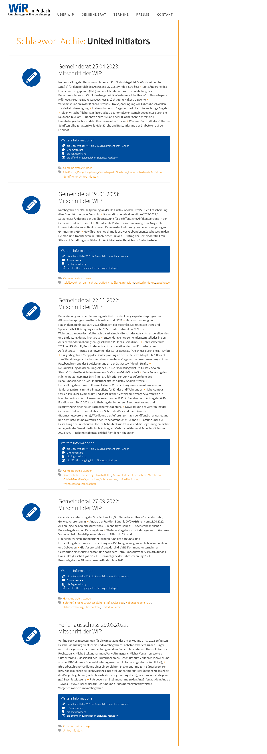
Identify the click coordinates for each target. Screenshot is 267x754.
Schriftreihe (70, 176)
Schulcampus (108, 479)
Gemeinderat (94, 14)
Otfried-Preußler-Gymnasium (116, 282)
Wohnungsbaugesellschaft (79, 484)
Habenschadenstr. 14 (138, 603)
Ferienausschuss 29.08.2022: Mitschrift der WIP (93, 628)
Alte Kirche (69, 172)
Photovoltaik (92, 607)
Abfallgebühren (72, 282)
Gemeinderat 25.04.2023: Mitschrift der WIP (88, 69)
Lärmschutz (90, 282)
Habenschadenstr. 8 (140, 172)
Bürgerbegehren (87, 172)
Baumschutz (70, 475)
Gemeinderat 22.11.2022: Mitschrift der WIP (88, 303)
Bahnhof (68, 603)
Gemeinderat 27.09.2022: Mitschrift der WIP (88, 504)
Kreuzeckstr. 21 (121, 475)
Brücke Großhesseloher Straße (93, 603)
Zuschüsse (163, 282)
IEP (109, 475)
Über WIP (65, 14)
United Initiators (89, 176)
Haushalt (100, 475)
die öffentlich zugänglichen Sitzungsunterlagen (92, 157)
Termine (121, 14)
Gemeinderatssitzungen (77, 168)
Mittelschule (155, 475)
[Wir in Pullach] (31, 8)
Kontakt (165, 14)
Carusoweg (87, 475)
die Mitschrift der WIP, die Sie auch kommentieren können (97, 145)
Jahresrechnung (73, 607)
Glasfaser (121, 172)
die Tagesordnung (76, 153)
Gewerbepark (106, 172)
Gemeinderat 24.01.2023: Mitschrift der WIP (88, 197)
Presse (142, 14)
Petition (158, 172)
